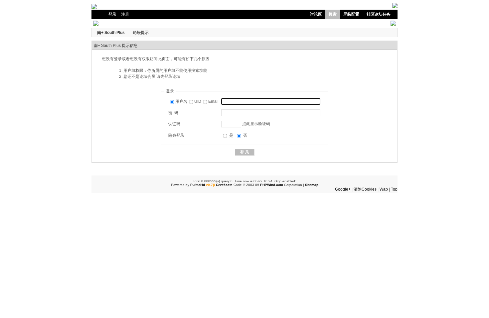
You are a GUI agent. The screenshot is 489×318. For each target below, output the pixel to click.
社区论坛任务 (379, 14)
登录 (112, 14)
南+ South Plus (111, 32)
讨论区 (316, 14)
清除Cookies (365, 189)
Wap (384, 189)
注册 (125, 14)
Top (394, 189)
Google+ (343, 189)
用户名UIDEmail (197, 101)
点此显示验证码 (256, 123)
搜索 (333, 14)
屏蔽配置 (351, 14)
